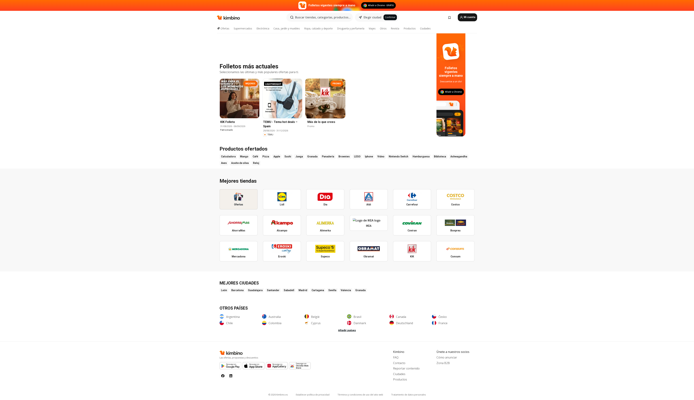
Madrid (303, 290)
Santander (273, 290)
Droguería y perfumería (350, 28)
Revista (395, 28)
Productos (410, 28)
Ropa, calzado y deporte (318, 28)
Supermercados (243, 28)
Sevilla (332, 290)
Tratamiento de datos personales (408, 394)
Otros (383, 28)
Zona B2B (443, 363)
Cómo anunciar (446, 357)
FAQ (396, 357)
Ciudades (425, 28)
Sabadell (289, 290)
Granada (360, 290)
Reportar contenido (406, 368)
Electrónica (262, 28)
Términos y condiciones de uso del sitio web (360, 394)
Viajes (372, 28)
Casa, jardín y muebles (286, 28)
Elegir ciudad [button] (372, 17)
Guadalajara (255, 290)
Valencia (346, 290)
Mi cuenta (469, 17)
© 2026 (278, 394)
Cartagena (318, 290)
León (224, 290)
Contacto (399, 363)
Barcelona (237, 290)
